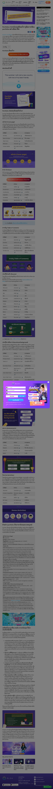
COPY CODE (21, 396)
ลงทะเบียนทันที (16, 400)
